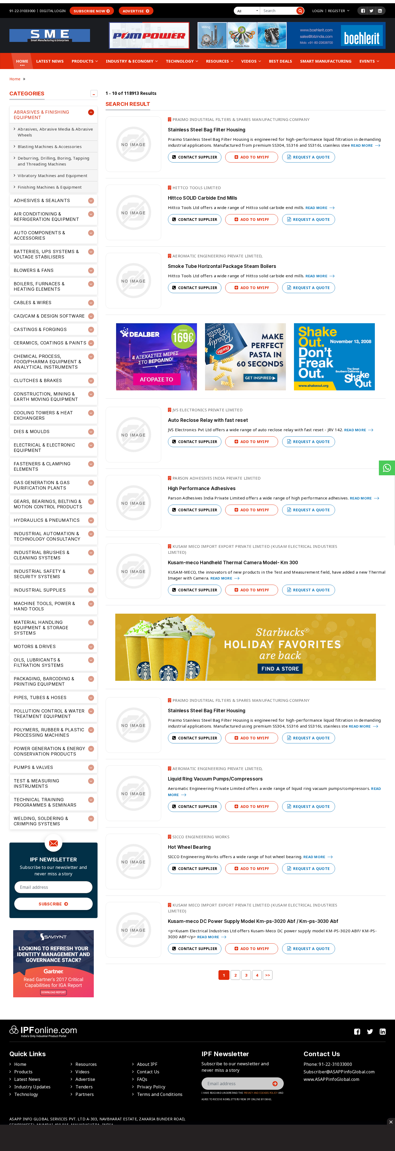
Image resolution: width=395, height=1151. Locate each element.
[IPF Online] (49, 35)
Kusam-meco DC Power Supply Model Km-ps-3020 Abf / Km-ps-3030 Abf (253, 921)
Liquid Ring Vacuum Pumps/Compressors (215, 779)
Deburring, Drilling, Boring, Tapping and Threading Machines (53, 161)
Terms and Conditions (160, 1094)
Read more (362, 145)
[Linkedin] (380, 11)
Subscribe (51, 904)
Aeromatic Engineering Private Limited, (217, 255)
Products (83, 61)
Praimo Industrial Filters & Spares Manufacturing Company (240, 119)
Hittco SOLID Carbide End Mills (203, 198)
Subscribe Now (89, 11)
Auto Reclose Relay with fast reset (208, 420)
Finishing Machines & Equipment (50, 187)
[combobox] (248, 11)
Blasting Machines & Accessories (50, 146)
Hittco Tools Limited (196, 187)
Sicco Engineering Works (200, 836)
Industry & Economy (130, 61)
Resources (218, 61)
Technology (180, 61)
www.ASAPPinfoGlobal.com (332, 1079)
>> (267, 975)
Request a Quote (311, 157)
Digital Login (53, 10)
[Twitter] (371, 11)
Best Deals (280, 61)
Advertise (134, 11)
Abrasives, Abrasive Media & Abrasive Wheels (55, 132)
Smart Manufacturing (325, 61)
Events (368, 61)
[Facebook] (363, 11)
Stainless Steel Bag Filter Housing (207, 129)
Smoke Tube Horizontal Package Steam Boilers (222, 266)
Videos (249, 61)
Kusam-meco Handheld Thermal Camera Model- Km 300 (233, 562)
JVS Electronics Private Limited (207, 409)
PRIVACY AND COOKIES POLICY (261, 1092)
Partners (85, 1094)
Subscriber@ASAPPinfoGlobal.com (339, 1072)
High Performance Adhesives (202, 488)
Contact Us (148, 1072)
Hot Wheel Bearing (189, 847)
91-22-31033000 (22, 10)
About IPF (147, 1064)
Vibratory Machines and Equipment (52, 175)
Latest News (50, 61)
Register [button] (336, 10)
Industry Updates (32, 1087)
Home (22, 61)
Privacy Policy (151, 1087)
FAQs (142, 1079)
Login (318, 10)
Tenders (84, 1087)
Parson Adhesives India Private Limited (216, 478)
